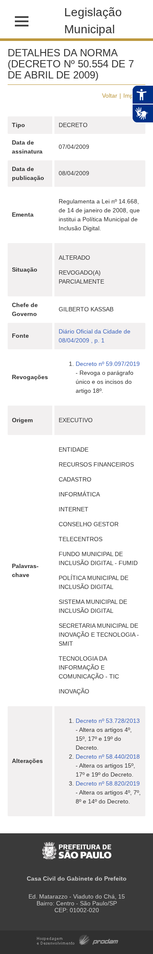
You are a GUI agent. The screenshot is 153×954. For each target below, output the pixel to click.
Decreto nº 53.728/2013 (108, 720)
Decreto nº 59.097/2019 (108, 363)
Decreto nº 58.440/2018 (108, 756)
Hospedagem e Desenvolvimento (77, 939)
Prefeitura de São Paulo (76, 846)
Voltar (109, 95)
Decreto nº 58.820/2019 (108, 783)
